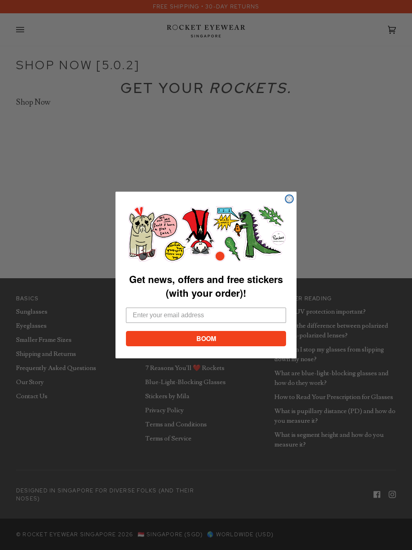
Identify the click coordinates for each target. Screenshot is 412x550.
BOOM (206, 338)
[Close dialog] (289, 199)
